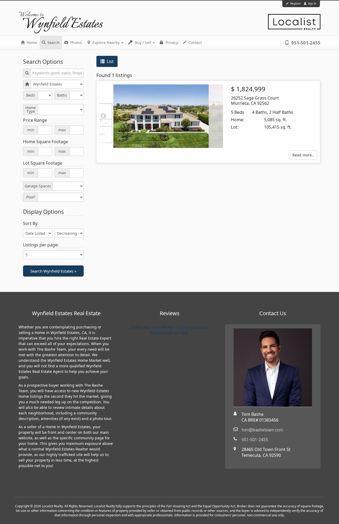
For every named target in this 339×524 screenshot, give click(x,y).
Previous (103, 116)
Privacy (171, 42)
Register (295, 3)
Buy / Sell (143, 42)
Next (219, 116)
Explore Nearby (106, 42)
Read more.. (303, 154)
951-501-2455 (305, 43)
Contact (194, 42)
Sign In (311, 3)
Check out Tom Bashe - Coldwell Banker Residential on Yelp (169, 330)
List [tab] (110, 61)
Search (53, 42)
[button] (53, 271)
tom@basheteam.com (262, 429)
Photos (75, 42)
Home (31, 42)
